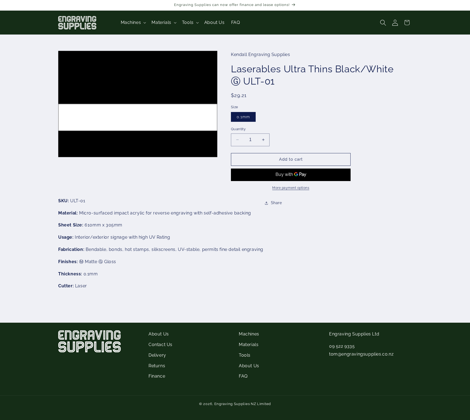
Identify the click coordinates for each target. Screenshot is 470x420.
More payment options (290, 188)
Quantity (238, 129)
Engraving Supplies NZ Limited (242, 404)
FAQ (243, 376)
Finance (157, 376)
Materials (248, 344)
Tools (245, 355)
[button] (133, 23)
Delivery (157, 355)
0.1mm (243, 117)
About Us (159, 334)
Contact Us (160, 344)
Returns (157, 365)
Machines (249, 334)
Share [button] (276, 203)
